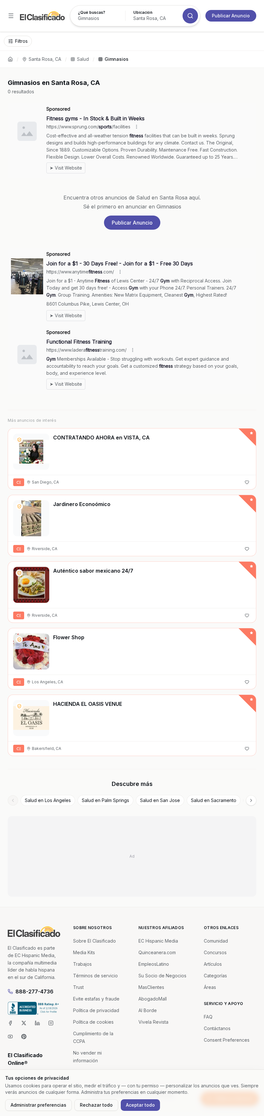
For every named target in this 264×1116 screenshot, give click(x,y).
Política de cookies (93, 1022)
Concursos (215, 952)
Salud (83, 59)
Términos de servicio (95, 975)
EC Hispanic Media (158, 941)
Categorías (215, 975)
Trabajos (82, 964)
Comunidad (216, 941)
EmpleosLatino (153, 964)
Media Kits (84, 952)
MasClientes (151, 987)
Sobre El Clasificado (94, 941)
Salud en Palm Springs (105, 800)
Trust (78, 987)
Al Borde (147, 1010)
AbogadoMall (152, 998)
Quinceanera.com (157, 952)
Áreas (210, 987)
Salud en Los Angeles (48, 800)
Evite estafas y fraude (96, 998)
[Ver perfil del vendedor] (19, 439)
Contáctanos (217, 1028)
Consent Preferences (227, 1040)
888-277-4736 (34, 991)
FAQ (208, 1016)
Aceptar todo (140, 1105)
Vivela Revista (153, 1022)
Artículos (213, 964)
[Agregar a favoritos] (247, 482)
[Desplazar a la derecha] (251, 800)
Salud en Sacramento (213, 800)
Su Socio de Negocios (162, 975)
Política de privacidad (96, 1010)
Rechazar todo (96, 1105)
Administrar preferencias (38, 1105)
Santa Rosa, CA (45, 59)
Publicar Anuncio (231, 15)
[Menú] (11, 15)
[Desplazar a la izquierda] (13, 800)
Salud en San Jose (160, 800)
